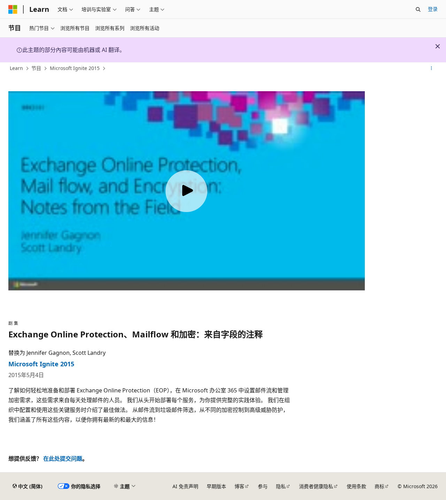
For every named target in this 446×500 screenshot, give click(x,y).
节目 (36, 68)
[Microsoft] (12, 9)
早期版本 (216, 486)
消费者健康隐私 (316, 486)
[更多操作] (431, 68)
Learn (16, 68)
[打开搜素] (418, 9)
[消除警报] (437, 46)
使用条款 (356, 486)
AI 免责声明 (185, 486)
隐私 (281, 486)
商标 (379, 486)
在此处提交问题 (62, 458)
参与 (263, 486)
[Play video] (186, 191)
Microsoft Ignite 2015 (75, 68)
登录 (433, 9)
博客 (239, 486)
